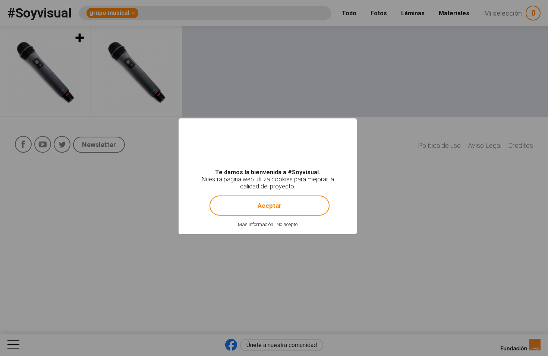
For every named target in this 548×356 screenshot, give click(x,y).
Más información (255, 224)
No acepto (287, 224)
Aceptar (269, 205)
